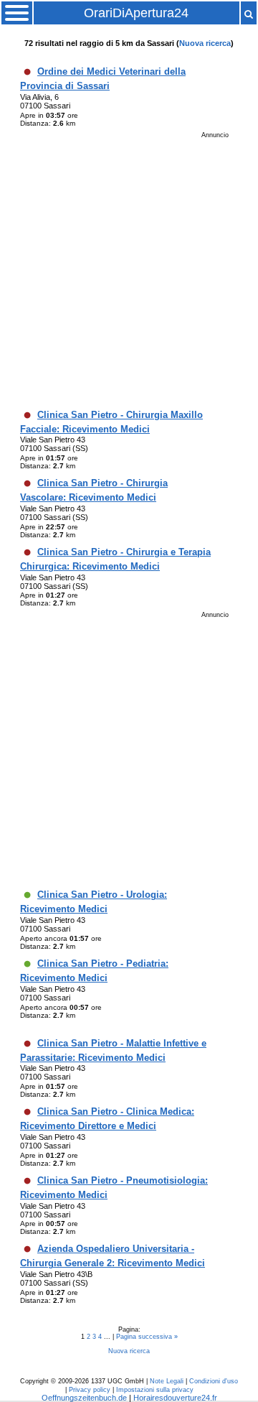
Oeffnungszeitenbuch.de (84, 1397)
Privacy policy (89, 1389)
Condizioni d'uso (213, 1381)
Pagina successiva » (147, 1336)
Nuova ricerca (205, 43)
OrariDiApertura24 (136, 13)
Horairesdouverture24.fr (175, 1397)
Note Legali (166, 1381)
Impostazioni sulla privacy (155, 1389)
